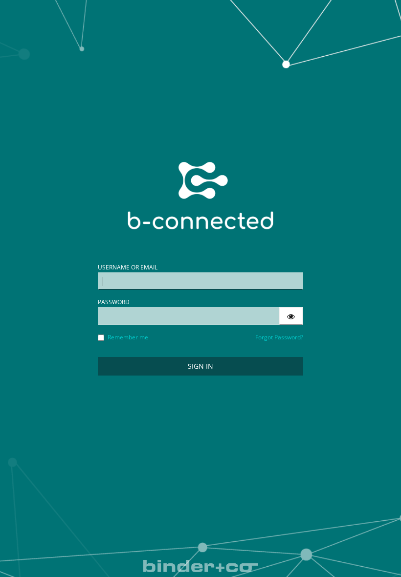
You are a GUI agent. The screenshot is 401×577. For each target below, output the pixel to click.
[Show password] (291, 316)
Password (114, 302)
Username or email (127, 267)
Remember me (128, 337)
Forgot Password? (279, 337)
